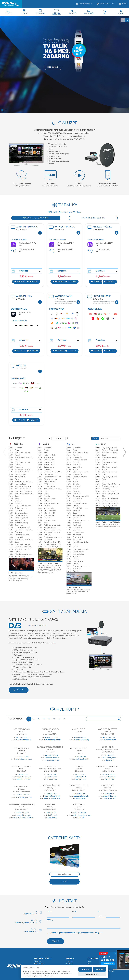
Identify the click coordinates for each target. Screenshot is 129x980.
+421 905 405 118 (22, 795)
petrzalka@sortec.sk (81, 796)
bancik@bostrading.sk (24, 759)
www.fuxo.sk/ (52, 779)
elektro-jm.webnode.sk (52, 798)
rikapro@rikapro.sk (109, 796)
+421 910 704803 (51, 737)
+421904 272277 (23, 813)
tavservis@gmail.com (23, 777)
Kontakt (121, 13)
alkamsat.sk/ (109, 779)
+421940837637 (80, 737)
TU (54, 643)
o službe (69, 961)
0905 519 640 (52, 813)
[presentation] (4, 452)
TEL (99, 912)
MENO (49, 912)
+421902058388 (80, 757)
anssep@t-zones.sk (23, 815)
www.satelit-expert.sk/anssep (23, 818)
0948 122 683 (80, 775)
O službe (8, 13)
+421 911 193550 (23, 757)
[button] (2, 110)
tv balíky (69, 964)
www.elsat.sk (52, 818)
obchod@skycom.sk (110, 758)
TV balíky (24, 13)
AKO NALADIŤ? (89, 13)
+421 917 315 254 (51, 755)
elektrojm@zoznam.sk (52, 796)
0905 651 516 (52, 794)
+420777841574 (109, 737)
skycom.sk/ (109, 760)
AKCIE (89, 961)
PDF (100, 933)
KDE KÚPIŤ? (72, 13)
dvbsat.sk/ (80, 818)
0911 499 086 (109, 755)
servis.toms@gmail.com (24, 797)
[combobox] (101, 916)
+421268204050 (80, 794)
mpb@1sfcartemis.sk (23, 740)
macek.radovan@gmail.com (81, 815)
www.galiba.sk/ (80, 779)
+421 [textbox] (100, 916)
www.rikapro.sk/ (109, 798)
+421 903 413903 (23, 737)
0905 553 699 (52, 775)
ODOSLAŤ (55, 941)
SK (127, 20)
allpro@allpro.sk (109, 777)
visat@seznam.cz (110, 740)
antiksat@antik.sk (30, 932)
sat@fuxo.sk (52, 777)
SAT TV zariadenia (56, 13)
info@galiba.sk (81, 777)
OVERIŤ (64, 881)
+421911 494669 (80, 813)
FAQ (105, 13)
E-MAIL (74, 912)
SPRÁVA (50, 920)
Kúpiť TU (19, 690)
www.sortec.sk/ (80, 798)
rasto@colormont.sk (52, 758)
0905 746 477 (109, 794)
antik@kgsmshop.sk (81, 759)
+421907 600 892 (109, 775)
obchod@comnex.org (81, 740)
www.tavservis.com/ (23, 779)
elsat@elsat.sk (52, 815)
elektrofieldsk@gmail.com (52, 740)
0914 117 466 (23, 775)
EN (123, 20)
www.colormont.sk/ (52, 760)
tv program (40, 13)
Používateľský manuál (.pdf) (37, 625)
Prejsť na (108, 964)
